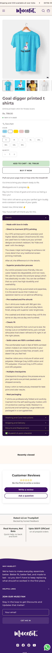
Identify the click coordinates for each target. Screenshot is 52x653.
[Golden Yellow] (16, 131)
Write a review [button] (26, 490)
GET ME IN (26, 620)
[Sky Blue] (4, 131)
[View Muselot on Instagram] (17, 645)
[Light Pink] (21, 131)
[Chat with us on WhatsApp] (47, 650)
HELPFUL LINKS (9, 589)
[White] (10, 131)
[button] (43, 10)
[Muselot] (26, 10)
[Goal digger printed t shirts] (7, 85)
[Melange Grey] (27, 131)
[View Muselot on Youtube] (34, 645)
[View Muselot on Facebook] (23, 645)
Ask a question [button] (26, 496)
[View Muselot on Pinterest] (29, 645)
